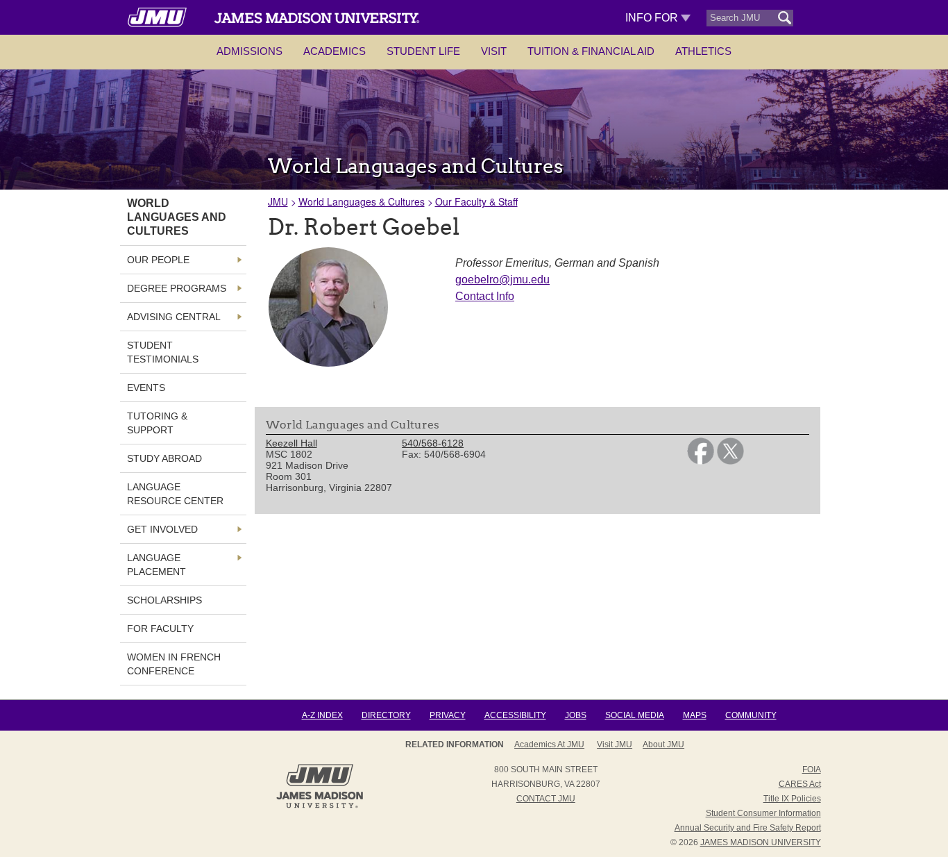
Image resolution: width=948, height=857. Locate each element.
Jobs (575, 715)
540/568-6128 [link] (433, 443)
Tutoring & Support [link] (157, 422)
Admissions (249, 51)
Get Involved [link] (162, 529)
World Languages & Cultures (361, 201)
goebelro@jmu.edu (502, 279)
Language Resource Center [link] (175, 493)
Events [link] (146, 387)
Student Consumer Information (763, 813)
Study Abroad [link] (164, 458)
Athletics (703, 51)
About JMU (663, 744)
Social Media (634, 715)
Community (751, 715)
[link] (700, 461)
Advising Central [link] (174, 316)
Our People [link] (158, 259)
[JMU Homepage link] (319, 806)
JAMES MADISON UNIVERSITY (760, 842)
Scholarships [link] (164, 600)
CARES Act (800, 784)
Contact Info (484, 296)
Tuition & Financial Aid (590, 51)
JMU (278, 201)
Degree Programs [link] (176, 288)
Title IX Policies (792, 799)
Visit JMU (614, 744)
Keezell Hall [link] (291, 443)
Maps (694, 715)
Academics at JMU (549, 744)
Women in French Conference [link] (174, 663)
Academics (334, 51)
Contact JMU (545, 799)
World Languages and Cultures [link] (176, 217)
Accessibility (515, 715)
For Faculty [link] (160, 628)
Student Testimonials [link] (162, 352)
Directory (386, 715)
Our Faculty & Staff (476, 201)
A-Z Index (322, 715)
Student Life (423, 51)
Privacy (448, 715)
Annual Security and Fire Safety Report (748, 828)
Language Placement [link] (156, 564)
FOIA (811, 769)
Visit (494, 51)
